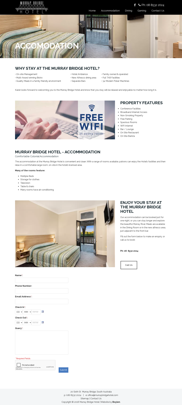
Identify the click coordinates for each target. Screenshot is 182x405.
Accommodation (110, 10)
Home (92, 10)
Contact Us (157, 10)
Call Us (129, 265)
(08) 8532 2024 (73, 395)
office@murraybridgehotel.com (103, 395)
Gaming (141, 10)
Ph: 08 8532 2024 (152, 5)
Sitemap (85, 398)
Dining (128, 10)
